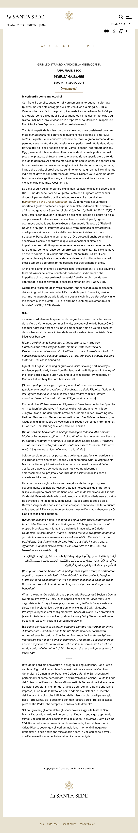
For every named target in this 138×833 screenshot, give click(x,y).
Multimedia (69, 88)
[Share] (128, 32)
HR (76, 46)
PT (95, 46)
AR (43, 46)
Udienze (32, 25)
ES (63, 46)
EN (56, 46)
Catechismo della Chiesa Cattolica (45, 201)
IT (82, 46)
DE (49, 46)
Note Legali (53, 824)
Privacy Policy (87, 824)
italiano (119, 24)
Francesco (15, 25)
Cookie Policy (69, 824)
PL (88, 46)
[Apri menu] (128, 17)
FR (69, 46)
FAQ (42, 824)
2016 (43, 25)
